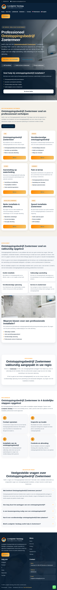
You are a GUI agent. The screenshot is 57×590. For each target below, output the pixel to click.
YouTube (3, 575)
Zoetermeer (13, 368)
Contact (29, 11)
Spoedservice (32, 551)
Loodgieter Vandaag (6, 408)
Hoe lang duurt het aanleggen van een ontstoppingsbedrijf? (24, 505)
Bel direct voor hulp (8, 126)
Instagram (3, 562)
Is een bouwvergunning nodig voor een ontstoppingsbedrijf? (24, 511)
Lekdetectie (15, 11)
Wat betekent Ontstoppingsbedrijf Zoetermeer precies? (22, 490)
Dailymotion (4, 572)
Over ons (8, 11)
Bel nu (14, 157)
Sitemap (31, 554)
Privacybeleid (4, 587)
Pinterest (3, 565)
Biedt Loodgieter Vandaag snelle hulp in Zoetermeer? (22, 524)
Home (3, 11)
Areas (30, 549)
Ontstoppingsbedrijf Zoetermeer (25, 44)
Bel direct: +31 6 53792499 (10, 59)
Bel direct (5, 16)
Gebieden (22, 11)
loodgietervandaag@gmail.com (19, 1)
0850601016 (6, 1)
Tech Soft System (27, 587)
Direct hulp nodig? (27, 59)
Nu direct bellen (28, 91)
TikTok (2, 570)
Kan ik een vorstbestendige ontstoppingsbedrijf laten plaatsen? (25, 517)
